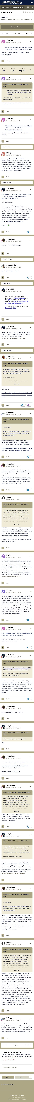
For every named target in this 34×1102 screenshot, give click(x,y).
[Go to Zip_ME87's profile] (3, 189)
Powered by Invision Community (17, 1099)
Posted (13, 42)
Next (27, 33)
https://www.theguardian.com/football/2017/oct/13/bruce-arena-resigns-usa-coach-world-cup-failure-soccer (17, 395)
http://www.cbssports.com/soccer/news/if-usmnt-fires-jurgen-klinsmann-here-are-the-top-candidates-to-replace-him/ (16, 196)
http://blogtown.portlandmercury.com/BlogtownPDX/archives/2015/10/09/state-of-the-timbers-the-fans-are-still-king (18, 127)
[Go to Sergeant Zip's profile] (3, 266)
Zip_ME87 (10, 188)
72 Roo (9, 590)
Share (8, 1077)
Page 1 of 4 (17, 33)
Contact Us (13, 1095)
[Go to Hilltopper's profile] (3, 413)
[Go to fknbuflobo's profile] (3, 240)
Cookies (21, 1095)
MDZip (8, 153)
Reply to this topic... (11, 1067)
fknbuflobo (10, 239)
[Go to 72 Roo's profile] (3, 591)
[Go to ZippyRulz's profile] (3, 357)
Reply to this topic (17, 27)
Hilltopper (10, 412)
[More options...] (30, 41)
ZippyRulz (10, 356)
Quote (8, 61)
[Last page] (31, 33)
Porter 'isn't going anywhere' (10, 271)
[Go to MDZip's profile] (3, 154)
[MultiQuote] (3, 61)
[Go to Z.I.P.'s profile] (3, 78)
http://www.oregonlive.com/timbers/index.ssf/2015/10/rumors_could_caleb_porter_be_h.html (19, 92)
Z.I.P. (8, 77)
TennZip (5, 17)
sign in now (12, 1056)
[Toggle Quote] (4, 84)
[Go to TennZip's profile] (3, 41)
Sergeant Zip (11, 265)
